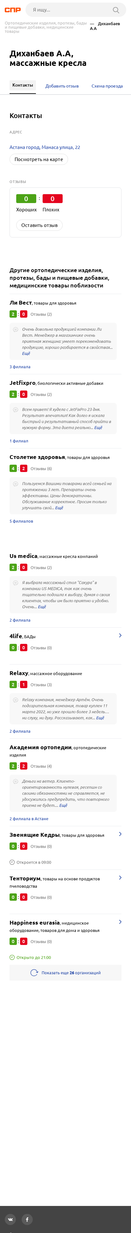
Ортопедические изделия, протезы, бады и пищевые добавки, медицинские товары (46, 27)
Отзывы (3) (41, 684)
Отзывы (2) (41, 314)
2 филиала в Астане (29, 818)
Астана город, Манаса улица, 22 (45, 147)
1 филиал (19, 440)
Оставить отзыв (39, 225)
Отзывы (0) (41, 647)
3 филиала (20, 366)
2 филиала (20, 620)
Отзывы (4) (41, 766)
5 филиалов (21, 521)
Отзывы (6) (41, 468)
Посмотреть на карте (39, 159)
